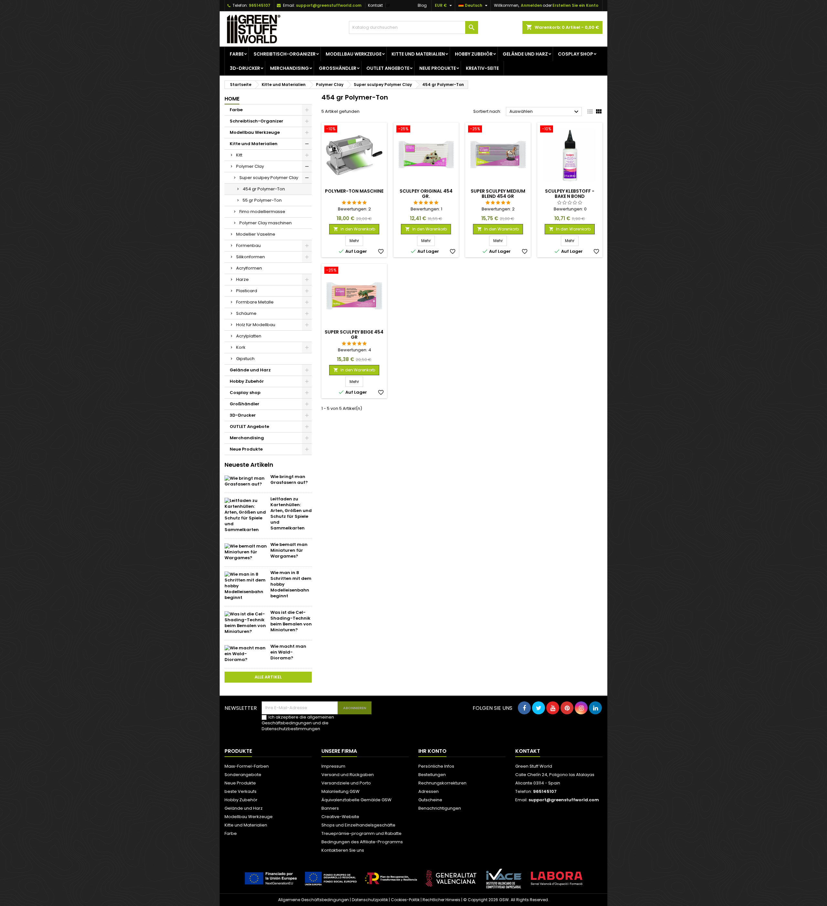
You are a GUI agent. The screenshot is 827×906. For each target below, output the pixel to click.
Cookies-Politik (405, 899)
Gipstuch (245, 359)
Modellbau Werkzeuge (354, 54)
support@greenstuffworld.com (328, 5)
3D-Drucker (245, 68)
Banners (330, 808)
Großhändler (337, 68)
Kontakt (375, 5)
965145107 (259, 5)
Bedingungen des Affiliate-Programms (362, 842)
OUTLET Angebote (387, 68)
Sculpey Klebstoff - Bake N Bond (569, 193)
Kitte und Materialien (418, 54)
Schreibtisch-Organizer (285, 54)
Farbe (237, 54)
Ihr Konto (432, 751)
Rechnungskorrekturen (442, 783)
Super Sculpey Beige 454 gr (354, 334)
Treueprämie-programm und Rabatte (361, 833)
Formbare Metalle (255, 302)
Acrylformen (249, 268)
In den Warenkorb (354, 229)
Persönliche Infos (436, 766)
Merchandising (289, 68)
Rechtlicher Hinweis (441, 899)
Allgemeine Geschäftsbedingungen (313, 899)
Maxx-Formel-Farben (247, 766)
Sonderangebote (243, 775)
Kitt (239, 155)
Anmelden (531, 5)
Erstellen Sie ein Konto (575, 5)
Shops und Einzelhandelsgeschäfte (358, 825)
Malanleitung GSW (340, 791)
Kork (241, 347)
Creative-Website (340, 817)
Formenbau (248, 245)
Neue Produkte (437, 68)
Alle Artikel (268, 677)
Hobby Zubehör (474, 54)
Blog (422, 5)
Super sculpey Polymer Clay (268, 178)
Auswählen (544, 112)
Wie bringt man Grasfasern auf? (289, 479)
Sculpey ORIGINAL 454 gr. (426, 193)
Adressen (428, 791)
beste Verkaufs (240, 791)
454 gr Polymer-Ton (264, 189)
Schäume (246, 313)
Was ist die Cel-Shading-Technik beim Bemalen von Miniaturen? (291, 621)
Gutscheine (430, 800)
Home (232, 98)
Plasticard (246, 291)
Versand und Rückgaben (347, 775)
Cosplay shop (575, 54)
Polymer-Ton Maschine (354, 191)
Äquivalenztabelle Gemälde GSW (356, 800)
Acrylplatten (248, 336)
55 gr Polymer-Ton (262, 200)
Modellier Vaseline (255, 234)
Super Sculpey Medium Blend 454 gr (498, 193)
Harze (242, 279)
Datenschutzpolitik (370, 899)
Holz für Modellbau (255, 325)
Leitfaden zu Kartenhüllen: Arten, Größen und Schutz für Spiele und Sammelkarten (291, 513)
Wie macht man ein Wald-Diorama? (288, 652)
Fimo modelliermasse (262, 211)
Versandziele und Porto (346, 783)
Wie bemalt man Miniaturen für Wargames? (289, 550)
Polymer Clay (250, 166)
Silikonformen (250, 257)
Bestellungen (432, 775)
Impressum (333, 766)
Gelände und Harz (525, 54)
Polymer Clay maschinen (265, 223)
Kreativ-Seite (482, 68)
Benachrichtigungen (439, 808)
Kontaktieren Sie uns (342, 850)
